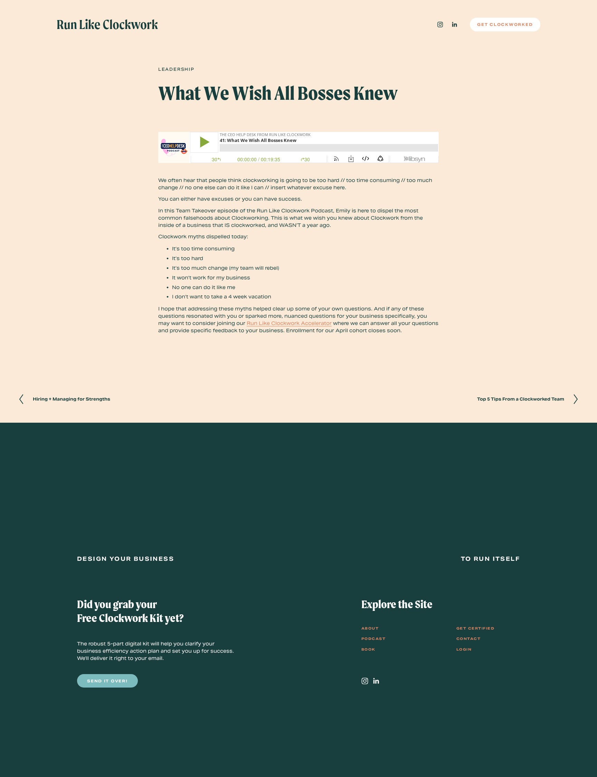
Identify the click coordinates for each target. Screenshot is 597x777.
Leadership (176, 69)
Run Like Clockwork (107, 24)
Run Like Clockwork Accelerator (289, 323)
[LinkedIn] (454, 24)
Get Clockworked (505, 24)
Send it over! (107, 681)
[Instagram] (440, 24)
